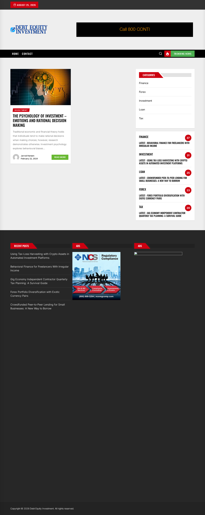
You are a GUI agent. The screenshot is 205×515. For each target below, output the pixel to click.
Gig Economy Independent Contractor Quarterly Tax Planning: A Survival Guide (162, 214)
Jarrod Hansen (27, 156)
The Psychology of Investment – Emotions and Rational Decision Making (39, 120)
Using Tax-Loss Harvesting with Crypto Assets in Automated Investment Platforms (163, 162)
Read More (60, 157)
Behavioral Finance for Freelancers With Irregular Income (164, 144)
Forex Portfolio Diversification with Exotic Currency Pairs (162, 197)
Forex (142, 91)
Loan (142, 109)
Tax (141, 118)
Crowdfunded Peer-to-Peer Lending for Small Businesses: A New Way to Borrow (163, 179)
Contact (27, 53)
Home (15, 53)
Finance (143, 83)
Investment (145, 100)
